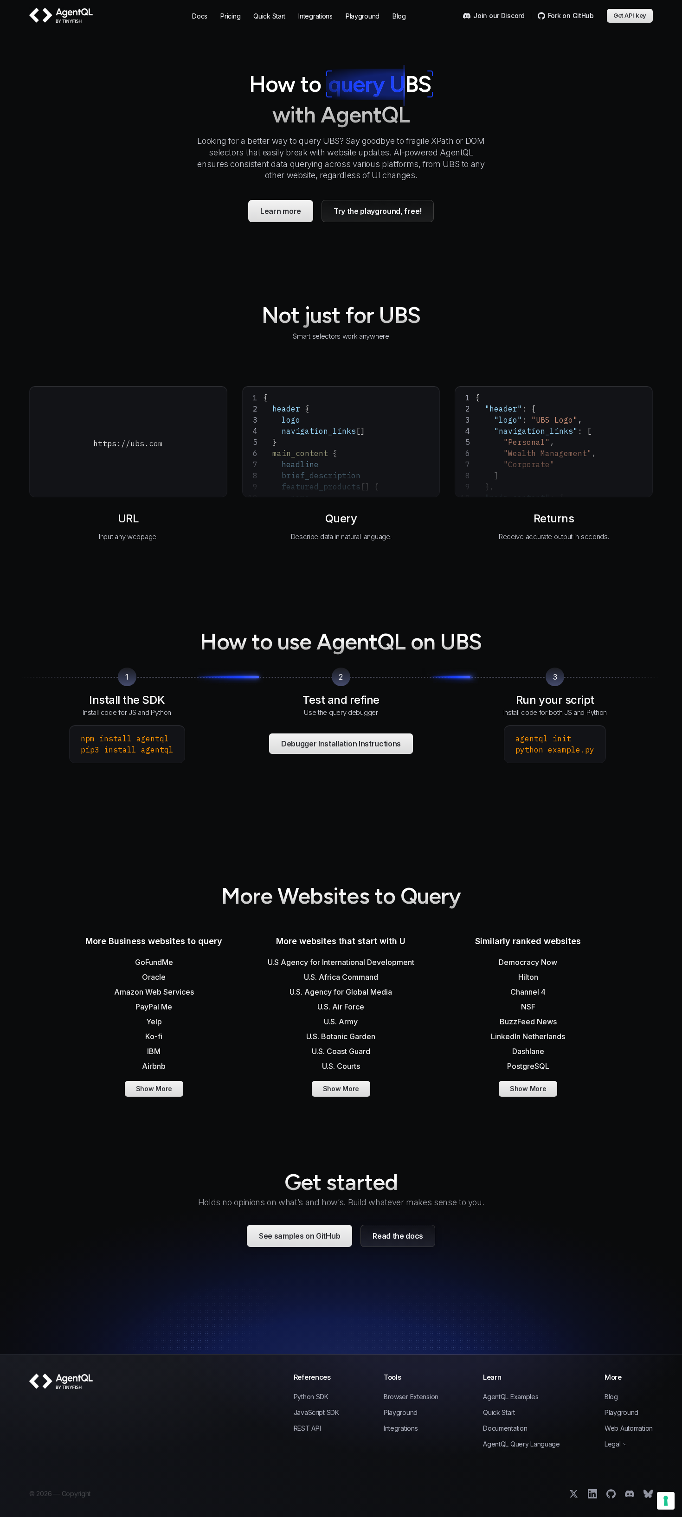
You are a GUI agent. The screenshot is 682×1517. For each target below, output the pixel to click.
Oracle (154, 977)
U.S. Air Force (340, 1006)
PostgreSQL (528, 1066)
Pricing (230, 16)
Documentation (505, 1428)
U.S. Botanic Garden (340, 1036)
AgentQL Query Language (521, 1444)
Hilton (528, 977)
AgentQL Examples (511, 1397)
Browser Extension (411, 1397)
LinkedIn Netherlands (528, 1036)
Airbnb (154, 1066)
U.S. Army (341, 1021)
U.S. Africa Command (341, 977)
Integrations (315, 16)
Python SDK (311, 1397)
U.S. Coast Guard (341, 1051)
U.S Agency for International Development (341, 962)
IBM (154, 1051)
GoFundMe (154, 962)
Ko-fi (153, 1036)
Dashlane (528, 1051)
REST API (307, 1428)
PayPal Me (153, 1006)
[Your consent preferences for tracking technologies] (666, 1501)
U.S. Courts (341, 1066)
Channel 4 (528, 991)
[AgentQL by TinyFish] (61, 15)
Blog (399, 16)
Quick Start (269, 16)
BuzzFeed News (528, 1021)
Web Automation (629, 1428)
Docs (199, 16)
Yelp (154, 1021)
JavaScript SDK (316, 1412)
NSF (528, 1006)
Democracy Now (528, 962)
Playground (363, 16)
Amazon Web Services (154, 991)
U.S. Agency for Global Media (341, 991)
